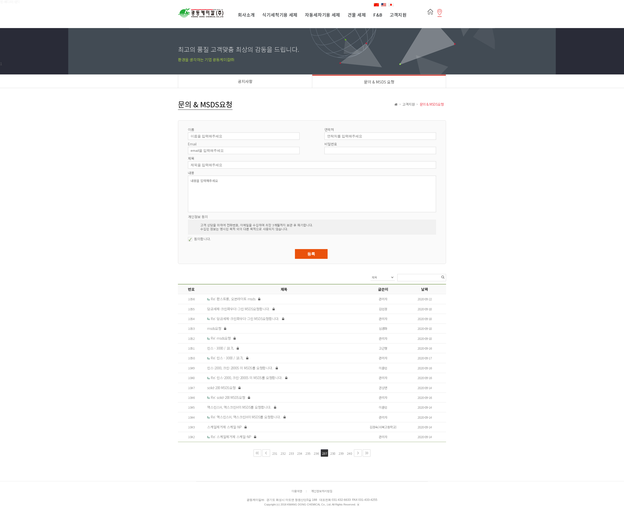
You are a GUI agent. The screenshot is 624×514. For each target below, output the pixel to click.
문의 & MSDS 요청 (379, 82)
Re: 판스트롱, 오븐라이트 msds (233, 298)
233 (291, 452)
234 (299, 452)
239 (340, 452)
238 (332, 452)
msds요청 (214, 328)
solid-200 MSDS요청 (222, 387)
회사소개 (246, 14)
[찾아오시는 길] (439, 10)
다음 (358, 453)
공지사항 (245, 81)
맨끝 (366, 453)
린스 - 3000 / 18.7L (221, 348)
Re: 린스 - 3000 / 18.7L (227, 357)
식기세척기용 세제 (280, 14)
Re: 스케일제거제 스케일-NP (231, 436)
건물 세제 (357, 14)
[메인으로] (430, 10)
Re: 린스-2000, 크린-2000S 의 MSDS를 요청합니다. (246, 377)
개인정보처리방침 (321, 491)
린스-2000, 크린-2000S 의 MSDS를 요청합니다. (240, 367)
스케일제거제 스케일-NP (225, 426)
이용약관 (297, 491)
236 (315, 452)
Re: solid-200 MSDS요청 (228, 397)
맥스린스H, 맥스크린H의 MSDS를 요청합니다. (239, 407)
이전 (266, 453)
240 (349, 452)
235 (307, 452)
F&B (377, 14)
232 (282, 452)
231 (274, 452)
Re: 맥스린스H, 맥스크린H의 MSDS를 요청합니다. (246, 416)
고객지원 (398, 14)
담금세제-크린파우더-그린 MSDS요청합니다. (239, 308)
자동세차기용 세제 (322, 14)
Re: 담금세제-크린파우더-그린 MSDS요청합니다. (245, 318)
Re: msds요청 (221, 338)
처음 (257, 453)
